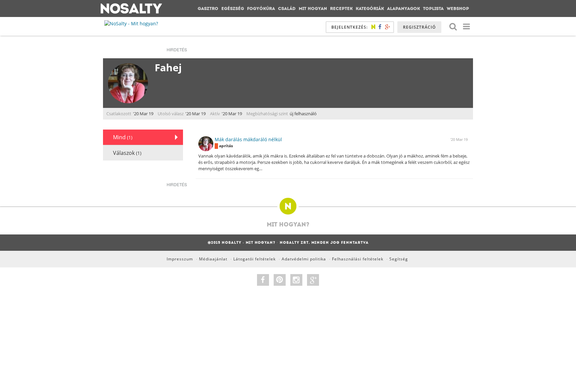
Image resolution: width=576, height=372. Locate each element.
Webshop (458, 8)
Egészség (232, 8)
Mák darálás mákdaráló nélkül (248, 139)
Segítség (398, 259)
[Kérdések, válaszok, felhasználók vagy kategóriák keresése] (453, 26)
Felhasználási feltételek (357, 259)
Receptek (341, 8)
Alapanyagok (403, 8)
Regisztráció (419, 27)
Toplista (433, 8)
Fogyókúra (261, 8)
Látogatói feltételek (254, 259)
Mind (122, 137)
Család (287, 8)
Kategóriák (370, 8)
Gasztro (208, 8)
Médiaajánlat (213, 259)
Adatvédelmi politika (304, 259)
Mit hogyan (313, 8)
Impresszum (180, 259)
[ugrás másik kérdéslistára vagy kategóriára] (466, 26)
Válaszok (127, 153)
